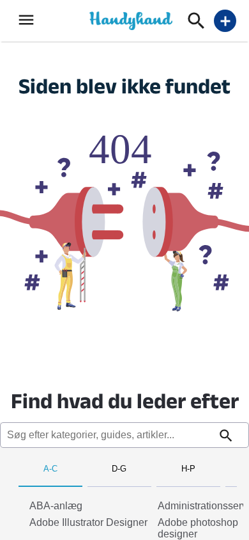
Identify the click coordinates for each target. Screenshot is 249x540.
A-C (50, 468)
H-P (188, 468)
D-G (119, 468)
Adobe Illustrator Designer (88, 522)
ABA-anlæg (55, 505)
